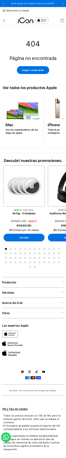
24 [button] (59, 254)
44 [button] (40, 263)
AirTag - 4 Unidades (24, 213)
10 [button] (49, 249)
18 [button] (30, 254)
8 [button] (40, 249)
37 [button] (6, 263)
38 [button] (11, 263)
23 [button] (54, 254)
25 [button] (6, 258)
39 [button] (16, 263)
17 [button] (25, 254)
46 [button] (49, 263)
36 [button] (59, 258)
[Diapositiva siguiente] (62, 119)
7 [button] (35, 249)
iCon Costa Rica (26, 391)
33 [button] (45, 258)
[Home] (25, 20)
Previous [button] (3, 3)
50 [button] (35, 267)
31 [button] (35, 258)
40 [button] (21, 263)
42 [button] (30, 263)
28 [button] (21, 258)
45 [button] (45, 263)
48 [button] (59, 263)
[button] (3, 20)
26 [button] (11, 258)
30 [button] (30, 258)
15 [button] (16, 254)
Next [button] (63, 3)
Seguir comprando (33, 70)
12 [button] (59, 249)
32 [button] (40, 258)
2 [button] (11, 249)
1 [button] (6, 249)
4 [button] (21, 249)
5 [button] (25, 249)
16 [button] (21, 254)
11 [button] (54, 249)
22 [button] (49, 254)
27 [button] (16, 258)
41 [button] (25, 263)
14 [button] (11, 254)
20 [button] (40, 254)
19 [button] (35, 254)
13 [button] (6, 254)
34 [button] (49, 258)
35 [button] (54, 258)
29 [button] (25, 258)
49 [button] (30, 267)
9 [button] (45, 249)
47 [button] (54, 263)
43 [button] (35, 263)
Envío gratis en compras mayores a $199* (33, 3)
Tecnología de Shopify (45, 391)
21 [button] (45, 254)
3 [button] (16, 249)
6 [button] (30, 249)
